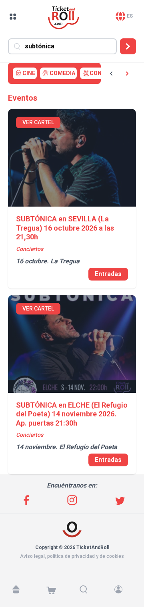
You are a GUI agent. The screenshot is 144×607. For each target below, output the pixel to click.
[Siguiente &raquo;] (127, 73)
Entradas (108, 274)
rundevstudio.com (76, 563)
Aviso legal (32, 556)
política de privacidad (71, 556)
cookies (115, 556)
